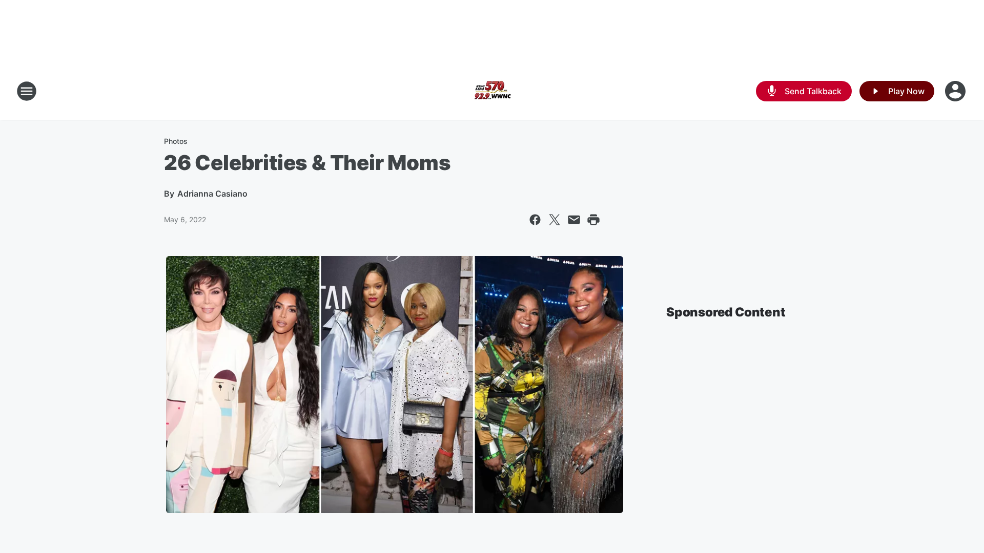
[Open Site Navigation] (26, 91)
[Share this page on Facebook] (535, 219)
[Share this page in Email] (574, 219)
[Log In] (956, 91)
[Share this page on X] (554, 219)
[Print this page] (593, 219)
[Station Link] (492, 91)
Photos (176, 141)
